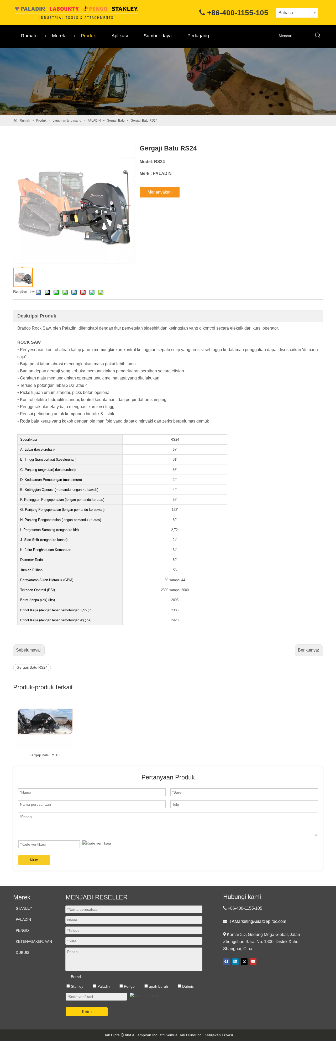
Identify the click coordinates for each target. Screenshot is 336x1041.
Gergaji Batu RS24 (32, 667)
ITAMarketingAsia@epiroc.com (257, 921)
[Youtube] (253, 961)
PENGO (22, 930)
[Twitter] (244, 961)
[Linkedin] (235, 961)
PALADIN (23, 919)
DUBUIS (22, 952)
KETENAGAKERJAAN (34, 941)
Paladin (103, 986)
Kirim (34, 860)
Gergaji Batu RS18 (44, 755)
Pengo (129, 986)
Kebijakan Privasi (218, 1035)
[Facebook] (226, 961)
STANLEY (24, 908)
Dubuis (187, 986)
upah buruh (158, 986)
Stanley (76, 986)
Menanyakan (160, 192)
